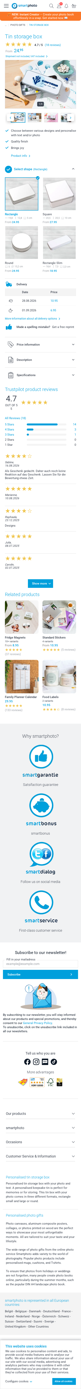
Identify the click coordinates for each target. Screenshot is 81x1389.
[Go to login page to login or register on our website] (59, 5)
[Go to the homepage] (24, 6)
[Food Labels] (59, 676)
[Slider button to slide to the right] (70, 117)
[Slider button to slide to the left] (10, 117)
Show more (39, 583)
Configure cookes (17, 1381)
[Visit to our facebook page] (27, 1062)
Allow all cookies (63, 1381)
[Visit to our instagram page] (36, 1062)
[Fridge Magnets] (22, 617)
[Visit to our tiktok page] (54, 1062)
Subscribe (13, 974)
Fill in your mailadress (20, 959)
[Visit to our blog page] (45, 1062)
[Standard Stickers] (59, 617)
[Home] (5, 25)
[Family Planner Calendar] (22, 676)
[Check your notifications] (66, 5)
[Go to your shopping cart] (74, 5)
